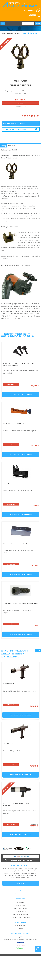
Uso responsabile (20, 894)
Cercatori (17, 33)
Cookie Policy (20, 905)
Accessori (10, 33)
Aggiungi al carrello (21, 394)
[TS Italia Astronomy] (20, 6)
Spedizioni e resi (20, 911)
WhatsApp (20, 948)
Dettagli (3, 146)
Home (3, 33)
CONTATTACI (20, 883)
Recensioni (11, 146)
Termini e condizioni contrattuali (20, 917)
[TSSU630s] (20, 731)
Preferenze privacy (20, 908)
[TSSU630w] (20, 672)
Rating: (11, 18)
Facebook (20, 942)
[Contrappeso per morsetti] (21, 531)
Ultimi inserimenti (20, 926)
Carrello (30, 10)
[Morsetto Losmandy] (21, 411)
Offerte (20, 929)
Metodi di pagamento (20, 914)
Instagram (20, 945)
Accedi (32, 15)
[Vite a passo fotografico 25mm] (21, 591)
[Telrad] (21, 471)
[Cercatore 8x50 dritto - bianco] (20, 791)
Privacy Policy (20, 902)
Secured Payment (21, 860)
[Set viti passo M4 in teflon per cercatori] (21, 351)
